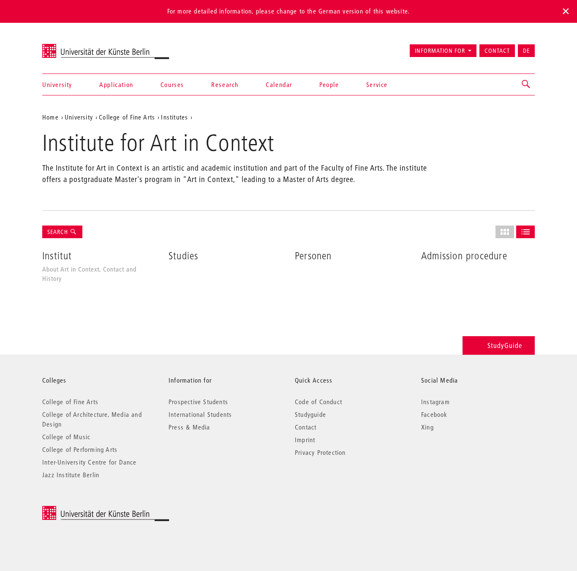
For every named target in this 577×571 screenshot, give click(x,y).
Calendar (279, 84)
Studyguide (310, 414)
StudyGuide (504, 345)
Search (58, 232)
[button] (526, 84)
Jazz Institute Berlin (70, 474)
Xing (427, 427)
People (329, 84)
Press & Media (189, 427)
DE (526, 50)
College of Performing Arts (79, 449)
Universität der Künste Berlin (75, 47)
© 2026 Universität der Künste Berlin (86, 510)
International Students (200, 414)
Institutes (174, 117)
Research (225, 84)
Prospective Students (198, 401)
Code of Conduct (318, 401)
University (57, 84)
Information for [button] (440, 50)
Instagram (435, 401)
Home (50, 117)
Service (377, 84)
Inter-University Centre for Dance (89, 462)
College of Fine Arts (127, 117)
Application (116, 84)
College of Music (66, 436)
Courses (172, 84)
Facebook (434, 414)
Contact (497, 50)
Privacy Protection (320, 452)
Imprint (305, 439)
